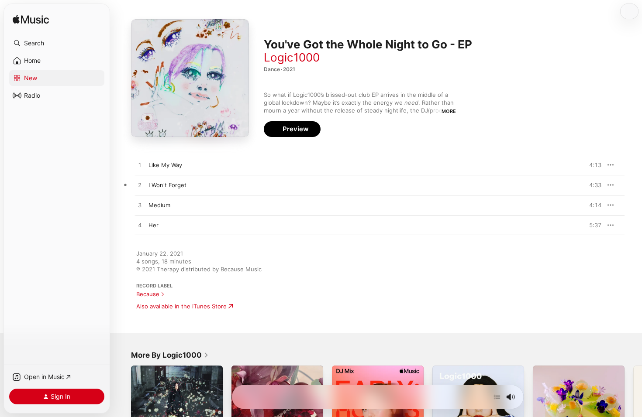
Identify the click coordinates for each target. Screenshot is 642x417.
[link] (170, 355)
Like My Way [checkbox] (165, 164)
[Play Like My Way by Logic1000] (139, 165)
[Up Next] (497, 397)
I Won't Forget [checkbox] (167, 184)
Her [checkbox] (153, 225)
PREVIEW (591, 164)
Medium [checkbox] (159, 205)
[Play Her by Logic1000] (139, 225)
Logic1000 (292, 57)
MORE (449, 111)
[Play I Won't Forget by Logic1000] (139, 185)
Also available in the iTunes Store (181, 306)
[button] (57, 43)
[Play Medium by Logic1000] (139, 205)
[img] (31, 20)
